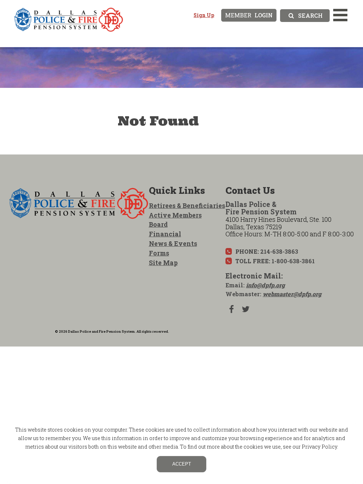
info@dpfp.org (265, 285)
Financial (165, 234)
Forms (159, 253)
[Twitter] (246, 309)
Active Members (175, 215)
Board (158, 224)
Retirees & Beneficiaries (187, 205)
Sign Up (204, 15)
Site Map (163, 262)
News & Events (173, 243)
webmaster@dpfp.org (292, 294)
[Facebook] (231, 309)
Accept (181, 464)
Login (249, 15)
